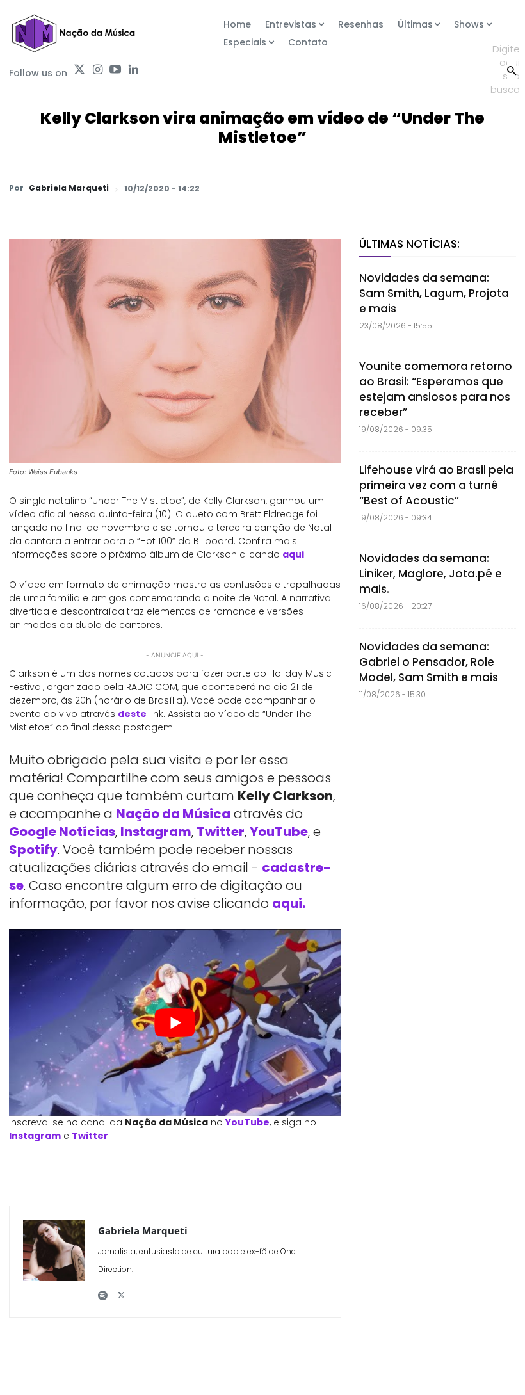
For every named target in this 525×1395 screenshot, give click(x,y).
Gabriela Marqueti (69, 188)
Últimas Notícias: (409, 244)
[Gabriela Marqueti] (54, 1261)
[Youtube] (115, 70)
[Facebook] (384, 188)
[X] (355, 188)
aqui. (288, 903)
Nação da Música (173, 814)
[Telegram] (413, 188)
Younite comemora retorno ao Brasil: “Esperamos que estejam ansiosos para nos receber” (435, 389)
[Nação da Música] (73, 33)
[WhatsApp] (325, 188)
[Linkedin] (133, 70)
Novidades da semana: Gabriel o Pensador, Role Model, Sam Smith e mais (428, 662)
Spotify (33, 850)
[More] (502, 188)
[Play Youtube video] (175, 1022)
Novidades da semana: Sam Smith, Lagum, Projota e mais (434, 293)
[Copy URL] (472, 188)
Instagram (155, 832)
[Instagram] (97, 70)
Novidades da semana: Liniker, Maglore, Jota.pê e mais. (430, 574)
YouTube (279, 832)
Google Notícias (62, 832)
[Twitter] (79, 70)
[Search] (511, 69)
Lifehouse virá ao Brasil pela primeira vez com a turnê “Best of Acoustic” (436, 485)
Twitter (221, 832)
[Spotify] (103, 1290)
